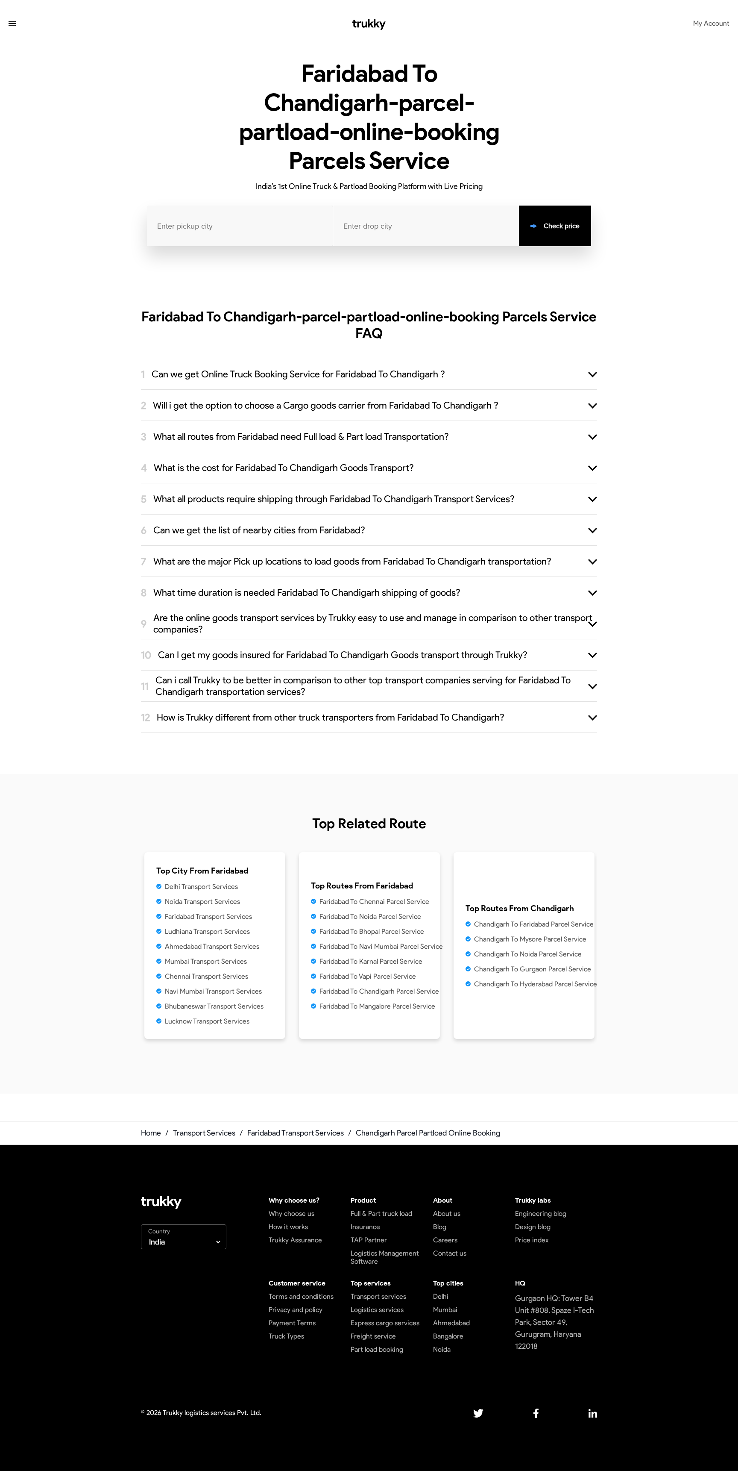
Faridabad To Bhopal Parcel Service (371, 931)
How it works (288, 1227)
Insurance (365, 1227)
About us (446, 1213)
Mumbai (445, 1310)
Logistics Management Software (385, 1257)
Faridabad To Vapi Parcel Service (367, 976)
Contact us (449, 1253)
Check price (562, 226)
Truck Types (286, 1336)
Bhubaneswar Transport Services (214, 1006)
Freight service (373, 1336)
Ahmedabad (451, 1323)
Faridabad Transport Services (208, 916)
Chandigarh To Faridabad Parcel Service (534, 924)
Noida (442, 1349)
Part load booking (377, 1349)
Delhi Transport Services (201, 887)
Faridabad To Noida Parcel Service (370, 916)
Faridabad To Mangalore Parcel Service (377, 1006)
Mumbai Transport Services (206, 961)
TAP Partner (369, 1240)
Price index (532, 1240)
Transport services (378, 1296)
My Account (711, 23)
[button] (12, 24)
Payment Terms (292, 1323)
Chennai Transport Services (206, 976)
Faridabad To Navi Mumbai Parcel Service (381, 946)
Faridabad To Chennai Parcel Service (374, 901)
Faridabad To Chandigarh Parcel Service (379, 991)
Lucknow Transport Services (207, 1021)
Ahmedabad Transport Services (212, 946)
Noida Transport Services (202, 901)
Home (151, 1133)
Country (159, 1231)
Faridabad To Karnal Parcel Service (370, 961)
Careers (445, 1240)
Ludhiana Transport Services (207, 931)
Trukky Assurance (295, 1240)
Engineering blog (540, 1213)
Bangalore (448, 1336)
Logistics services (377, 1310)
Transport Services (204, 1133)
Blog (439, 1227)
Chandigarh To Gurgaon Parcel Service (532, 969)
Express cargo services (385, 1323)
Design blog (533, 1227)
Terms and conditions (301, 1296)
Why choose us (291, 1213)
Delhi (440, 1296)
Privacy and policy (295, 1310)
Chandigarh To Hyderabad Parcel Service (535, 984)
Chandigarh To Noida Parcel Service (528, 954)
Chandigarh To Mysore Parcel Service (530, 939)
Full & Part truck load (381, 1213)
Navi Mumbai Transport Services (213, 991)
